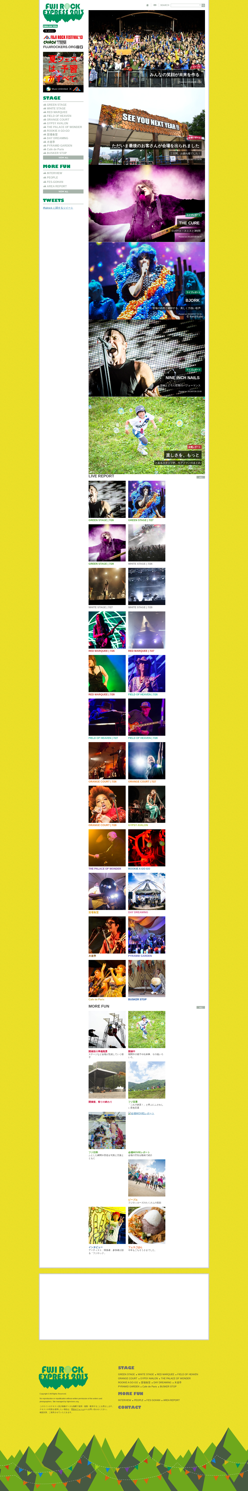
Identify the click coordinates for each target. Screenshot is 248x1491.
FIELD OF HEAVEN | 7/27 (103, 738)
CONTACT (155, 5)
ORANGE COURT (58, 119)
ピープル (196, 66)
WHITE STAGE (56, 108)
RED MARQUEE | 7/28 (102, 694)
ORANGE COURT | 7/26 (102, 781)
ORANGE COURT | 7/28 (102, 825)
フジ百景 (133, 1101)
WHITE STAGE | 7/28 (140, 607)
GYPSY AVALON (138, 825)
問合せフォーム (77, 1409)
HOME (147, 5)
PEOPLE (52, 177)
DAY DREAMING (138, 912)
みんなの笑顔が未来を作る (175, 74)
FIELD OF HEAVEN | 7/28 (143, 738)
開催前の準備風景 (98, 1051)
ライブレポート (193, 215)
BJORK (193, 300)
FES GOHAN (153, 1400)
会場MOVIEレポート (139, 1152)
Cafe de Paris (96, 999)
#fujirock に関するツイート (58, 207)
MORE (201, 477)
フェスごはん (135, 1247)
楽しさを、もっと (183, 455)
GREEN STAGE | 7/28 (101, 563)
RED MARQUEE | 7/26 (102, 650)
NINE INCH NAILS (183, 377)
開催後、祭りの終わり (100, 1101)
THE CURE (189, 223)
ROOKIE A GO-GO (139, 868)
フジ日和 (93, 1152)
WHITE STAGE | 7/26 (140, 563)
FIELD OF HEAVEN (59, 115)
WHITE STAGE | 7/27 (101, 607)
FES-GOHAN (55, 182)
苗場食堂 (94, 912)
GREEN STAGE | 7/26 (101, 520)
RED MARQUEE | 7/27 (141, 650)
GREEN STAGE (57, 104)
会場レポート (194, 137)
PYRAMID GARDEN (140, 955)
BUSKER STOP (137, 999)
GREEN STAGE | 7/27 (140, 520)
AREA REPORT (57, 186)
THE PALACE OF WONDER (105, 868)
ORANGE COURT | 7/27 (142, 781)
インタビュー (96, 1247)
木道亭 (92, 955)
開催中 (131, 1051)
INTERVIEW (54, 173)
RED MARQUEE (57, 112)
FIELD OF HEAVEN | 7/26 (143, 694)
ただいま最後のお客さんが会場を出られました (156, 145)
